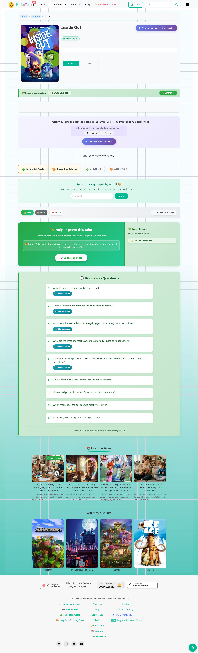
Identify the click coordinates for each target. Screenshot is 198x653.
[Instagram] (66, 644)
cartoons (36, 16)
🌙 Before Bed (97, 625)
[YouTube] (74, 644)
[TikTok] (59, 644)
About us (75, 4)
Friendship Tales (70, 38)
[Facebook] (81, 644)
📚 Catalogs (97, 630)
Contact (126, 604)
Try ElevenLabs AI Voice (127, 614)
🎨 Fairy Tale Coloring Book (70, 620)
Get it (121, 196)
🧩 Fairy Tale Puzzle (70, 614)
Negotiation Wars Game (126, 620)
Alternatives (97, 614)
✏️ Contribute (168, 93)
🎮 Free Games (70, 609)
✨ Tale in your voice (105, 4)
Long (89, 63)
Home (43, 4)
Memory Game (98, 636)
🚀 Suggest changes (71, 257)
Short (70, 63)
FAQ (97, 620)
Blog (87, 4)
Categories (57, 4)
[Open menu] (187, 4)
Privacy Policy (126, 609)
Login (137, 4)
